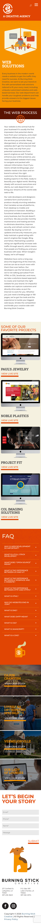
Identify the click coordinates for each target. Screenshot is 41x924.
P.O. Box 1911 (25, 889)
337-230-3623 (7, 895)
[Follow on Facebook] (5, 906)
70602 (23, 893)
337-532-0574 (26, 895)
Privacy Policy (11, 919)
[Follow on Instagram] (13, 906)
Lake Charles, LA (27, 891)
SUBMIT (33, 841)
